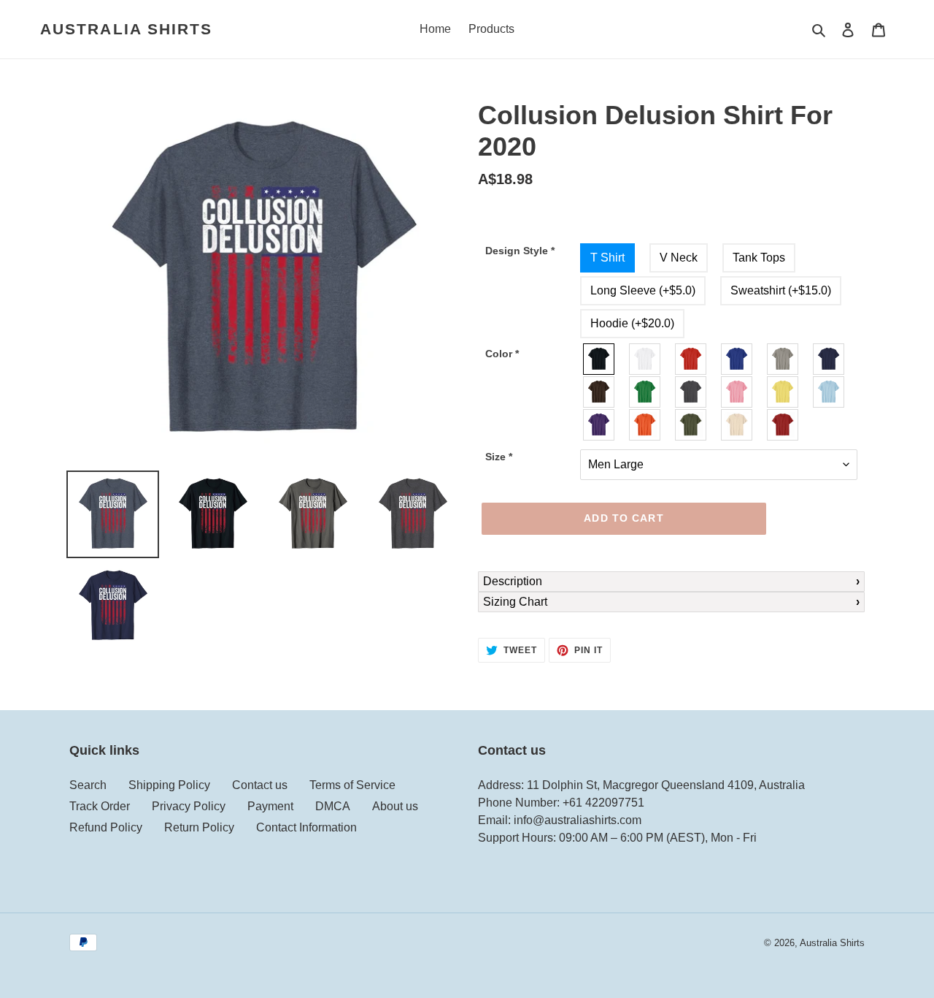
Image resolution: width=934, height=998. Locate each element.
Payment (270, 806)
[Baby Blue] (829, 392)
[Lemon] (783, 392)
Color (502, 353)
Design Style (520, 250)
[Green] (645, 392)
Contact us (259, 785)
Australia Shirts (126, 28)
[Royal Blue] (737, 359)
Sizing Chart (515, 601)
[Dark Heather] (691, 392)
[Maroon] (783, 425)
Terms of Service (352, 785)
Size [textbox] (498, 456)
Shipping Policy (169, 785)
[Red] (691, 359)
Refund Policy (105, 827)
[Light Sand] (737, 425)
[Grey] (783, 359)
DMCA (332, 806)
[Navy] (829, 359)
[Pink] (737, 392)
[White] (645, 359)
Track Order (99, 806)
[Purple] (599, 425)
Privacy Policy (188, 806)
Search (88, 785)
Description (512, 581)
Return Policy (199, 827)
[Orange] (645, 425)
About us (395, 806)
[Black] (599, 359)
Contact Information (306, 827)
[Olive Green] (691, 425)
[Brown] (599, 392)
